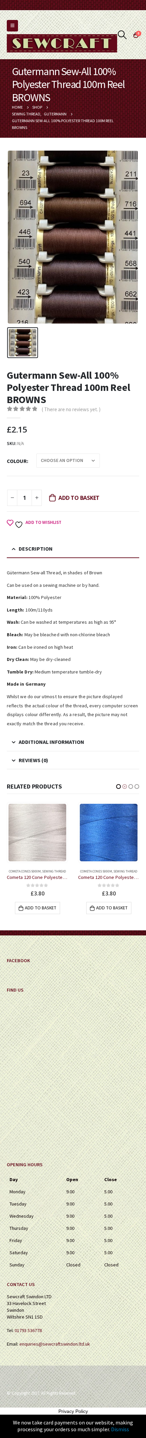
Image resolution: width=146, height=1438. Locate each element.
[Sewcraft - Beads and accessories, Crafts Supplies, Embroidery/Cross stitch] (62, 43)
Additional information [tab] (51, 741)
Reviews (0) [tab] (33, 760)
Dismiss (120, 1429)
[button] (118, 786)
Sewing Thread (54, 871)
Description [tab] (36, 548)
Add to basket (78, 498)
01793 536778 (28, 1330)
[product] (37, 832)
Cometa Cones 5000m (25, 871)
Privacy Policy (73, 1411)
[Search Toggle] (122, 34)
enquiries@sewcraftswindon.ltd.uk (54, 1344)
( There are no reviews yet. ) (71, 409)
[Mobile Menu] (12, 25)
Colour (17, 461)
